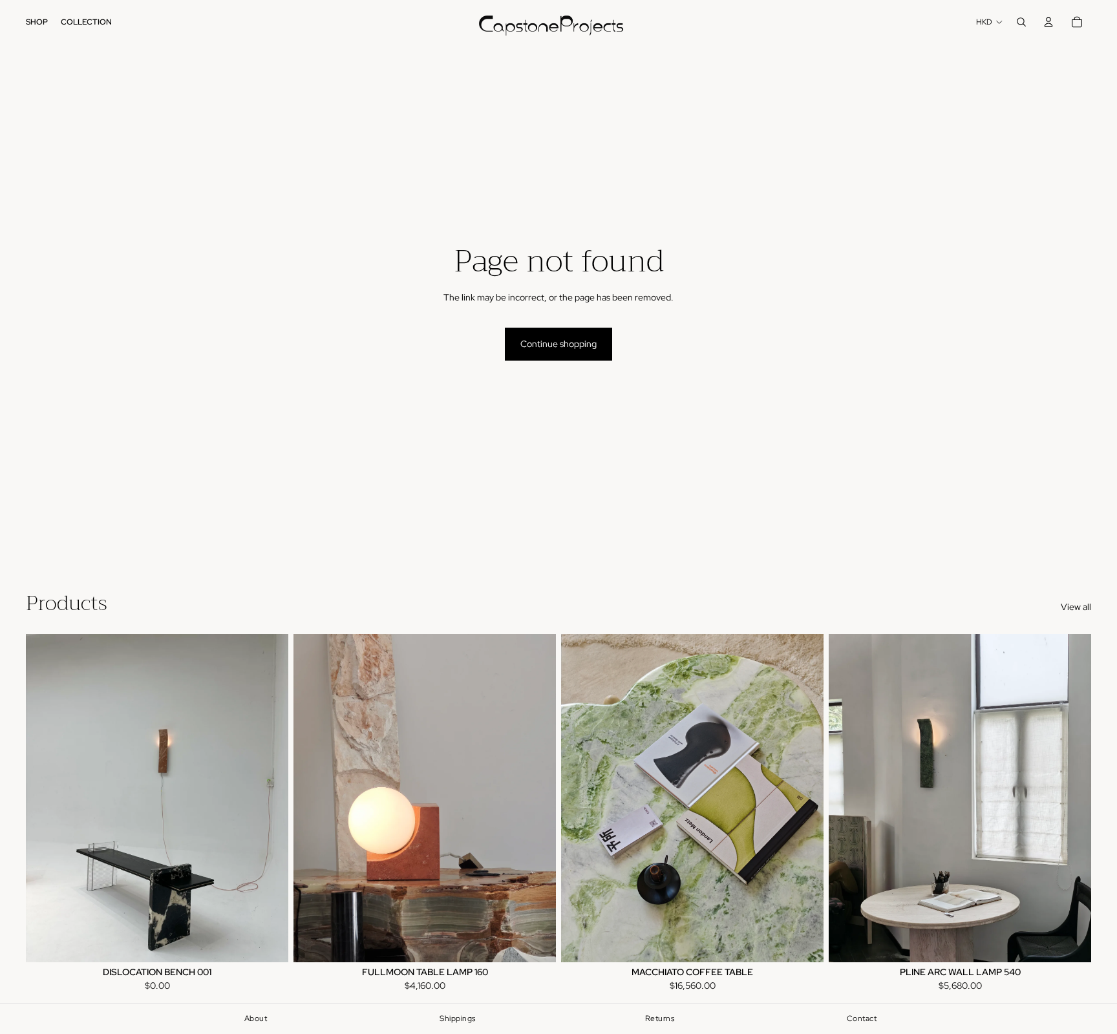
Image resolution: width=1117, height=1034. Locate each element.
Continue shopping (558, 344)
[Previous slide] (45, 798)
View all (1076, 607)
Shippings (458, 1018)
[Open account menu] (1048, 22)
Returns (660, 1018)
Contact (862, 1018)
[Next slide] (269, 798)
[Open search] (1021, 22)
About (256, 1018)
